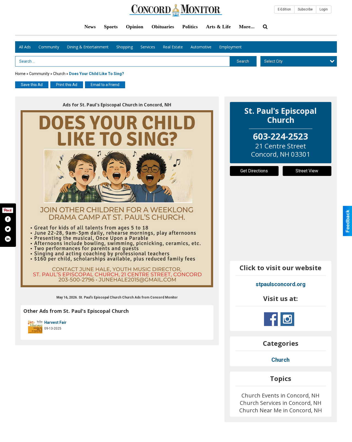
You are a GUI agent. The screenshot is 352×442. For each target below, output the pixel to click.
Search (243, 61)
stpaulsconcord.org (281, 284)
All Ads (25, 46)
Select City (273, 61)
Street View (307, 170)
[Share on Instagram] (7, 239)
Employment (230, 46)
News (90, 26)
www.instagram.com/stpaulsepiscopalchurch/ (287, 319)
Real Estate (173, 46)
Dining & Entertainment (88, 46)
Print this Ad (66, 84)
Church (59, 73)
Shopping (124, 46)
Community (48, 46)
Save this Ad (32, 84)
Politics (190, 26)
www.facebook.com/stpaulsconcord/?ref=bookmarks (271, 319)
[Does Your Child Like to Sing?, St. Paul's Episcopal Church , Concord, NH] (117, 198)
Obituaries (163, 26)
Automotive (201, 46)
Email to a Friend (105, 84)
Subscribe (305, 9)
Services (148, 46)
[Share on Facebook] (7, 219)
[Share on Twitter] (7, 229)
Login (324, 9)
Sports (111, 26)
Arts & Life (218, 26)
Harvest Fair (55, 322)
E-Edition (284, 9)
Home (20, 73)
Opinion (134, 26)
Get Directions (254, 170)
